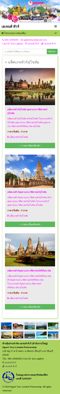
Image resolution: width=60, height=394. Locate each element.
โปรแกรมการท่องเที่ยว (15, 33)
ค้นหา (53, 51)
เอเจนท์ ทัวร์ (33, 43)
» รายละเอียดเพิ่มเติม (30, 145)
